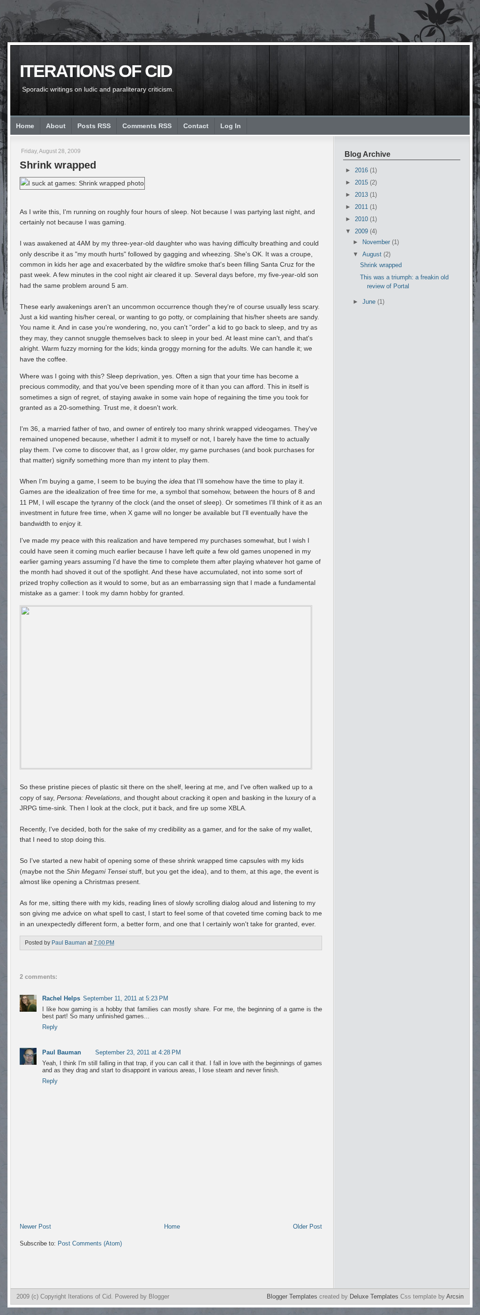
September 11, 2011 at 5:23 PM (125, 998)
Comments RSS (147, 126)
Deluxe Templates (374, 1296)
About (56, 126)
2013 (362, 194)
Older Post (307, 1226)
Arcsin (455, 1296)
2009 (362, 231)
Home (25, 126)
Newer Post (35, 1226)
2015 (362, 182)
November (377, 242)
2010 (362, 219)
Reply (50, 1026)
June (369, 301)
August (372, 254)
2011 (362, 206)
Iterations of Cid (96, 71)
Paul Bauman (61, 1052)
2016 (362, 170)
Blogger (159, 1296)
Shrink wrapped (381, 265)
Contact (196, 126)
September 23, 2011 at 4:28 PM (138, 1052)
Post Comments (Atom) (90, 1243)
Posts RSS (94, 126)
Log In (230, 126)
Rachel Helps (61, 998)
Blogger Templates (292, 1296)
